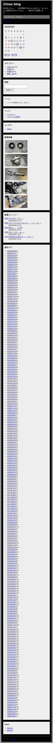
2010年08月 (11, 689)
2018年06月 (11, 474)
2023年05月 (11, 340)
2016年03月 (11, 536)
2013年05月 (11, 614)
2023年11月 (11, 326)
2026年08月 (11, 251)
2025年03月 (11, 290)
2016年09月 (11, 522)
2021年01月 (11, 404)
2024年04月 (11, 315)
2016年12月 (11, 515)
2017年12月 (11, 488)
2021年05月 (11, 395)
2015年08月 (11, 552)
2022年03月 (11, 372)
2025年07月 (11, 281)
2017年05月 (11, 504)
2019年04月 (11, 452)
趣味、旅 (10, 74)
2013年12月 (11, 597)
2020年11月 (11, 408)
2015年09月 (11, 550)
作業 (8, 69)
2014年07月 (11, 582)
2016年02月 (11, 538)
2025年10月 (11, 274)
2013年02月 (11, 620)
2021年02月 (11, 402)
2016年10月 (11, 520)
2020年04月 (11, 424)
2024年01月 (11, 322)
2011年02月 (11, 675)
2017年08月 (11, 497)
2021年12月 (11, 379)
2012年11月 (11, 627)
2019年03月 (11, 454)
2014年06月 (11, 584)
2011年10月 (11, 657)
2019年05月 (11, 449)
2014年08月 (11, 579)
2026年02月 (11, 265)
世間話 (9, 71)
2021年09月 (11, 385)
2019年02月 (11, 456)
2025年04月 (11, 287)
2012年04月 (11, 643)
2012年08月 (11, 634)
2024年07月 (11, 308)
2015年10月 (11, 547)
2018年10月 (11, 465)
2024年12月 (11, 297)
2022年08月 (11, 360)
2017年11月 (11, 490)
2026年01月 (11, 267)
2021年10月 (11, 383)
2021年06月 (11, 392)
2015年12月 (11, 543)
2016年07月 (11, 527)
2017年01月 (11, 513)
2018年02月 (11, 484)
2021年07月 (11, 390)
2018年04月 (11, 479)
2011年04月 (11, 670)
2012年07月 (11, 636)
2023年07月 (11, 335)
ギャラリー (11, 114)
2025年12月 (11, 269)
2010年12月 (11, 680)
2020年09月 (11, 413)
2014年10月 (11, 575)
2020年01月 (11, 431)
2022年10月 (11, 356)
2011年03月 (11, 673)
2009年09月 (11, 714)
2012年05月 (11, 641)
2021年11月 (11, 381)
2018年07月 (11, 472)
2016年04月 (11, 534)
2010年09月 (11, 686)
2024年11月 (11, 299)
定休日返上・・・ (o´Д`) (14, 228)
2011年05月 (11, 668)
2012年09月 (11, 632)
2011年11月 (11, 655)
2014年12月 (11, 570)
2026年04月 (11, 260)
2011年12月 (11, 652)
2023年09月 (11, 331)
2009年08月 (11, 716)
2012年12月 (11, 625)
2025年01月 (11, 294)
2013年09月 (11, 604)
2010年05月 (11, 696)
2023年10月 (11, 329)
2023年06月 (11, 338)
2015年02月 (11, 566)
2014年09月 (11, 577)
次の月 (14, 55)
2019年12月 (11, 433)
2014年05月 (11, 586)
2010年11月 (11, 682)
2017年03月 (11, 509)
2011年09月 (11, 659)
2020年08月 (11, 415)
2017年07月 (11, 499)
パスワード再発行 (13, 117)
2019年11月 (11, 436)
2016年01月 (11, 541)
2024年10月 (11, 301)
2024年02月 (11, 319)
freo (13, 739)
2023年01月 (11, 349)
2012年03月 (11, 645)
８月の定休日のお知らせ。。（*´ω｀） (19, 237)
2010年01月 (11, 705)
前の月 (7, 55)
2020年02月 (11, 429)
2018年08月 (11, 470)
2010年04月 (11, 698)
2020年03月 (11, 426)
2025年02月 (11, 292)
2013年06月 (11, 611)
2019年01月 (11, 458)
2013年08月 (11, 607)
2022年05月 (11, 367)
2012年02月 (11, 648)
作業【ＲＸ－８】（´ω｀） (15, 232)
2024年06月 (11, 310)
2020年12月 (11, 406)
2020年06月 (11, 420)
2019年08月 (11, 443)
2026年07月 (11, 253)
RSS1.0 (10, 728)
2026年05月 (11, 258)
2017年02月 (11, 511)
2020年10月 (11, 411)
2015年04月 (11, 561)
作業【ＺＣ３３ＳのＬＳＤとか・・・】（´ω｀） (23, 223)
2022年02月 (11, 374)
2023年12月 (11, 324)
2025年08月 (11, 278)
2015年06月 (11, 556)
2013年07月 (11, 609)
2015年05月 (11, 559)
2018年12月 (11, 461)
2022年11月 (11, 354)
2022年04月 (11, 370)
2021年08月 (11, 388)
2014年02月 (11, 593)
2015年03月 (11, 563)
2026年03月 (11, 262)
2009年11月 (11, 709)
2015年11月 (11, 545)
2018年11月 (11, 463)
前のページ (7, 21)
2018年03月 (11, 481)
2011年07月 (11, 664)
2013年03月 (11, 618)
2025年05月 (11, 285)
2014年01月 (11, 595)
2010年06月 (11, 693)
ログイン (19, 17)
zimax (9, 129)
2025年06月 (11, 283)
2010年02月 (11, 702)
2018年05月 (11, 477)
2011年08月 (11, 661)
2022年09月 (11, 358)
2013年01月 (11, 623)
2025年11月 (11, 271)
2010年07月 (11, 691)
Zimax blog (12, 4)
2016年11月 (11, 518)
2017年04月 (11, 506)
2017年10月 (11, 493)
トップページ (10, 17)
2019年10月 (11, 438)
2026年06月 (11, 256)
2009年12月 (11, 707)
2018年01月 (11, 486)
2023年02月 (11, 347)
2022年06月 (11, 365)
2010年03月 (11, 700)
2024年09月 (11, 303)
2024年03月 (11, 317)
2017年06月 (11, 502)
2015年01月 (11, 568)
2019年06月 (11, 447)
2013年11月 (11, 600)
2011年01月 (11, 677)
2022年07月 (11, 363)
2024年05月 (11, 312)
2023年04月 (11, 342)
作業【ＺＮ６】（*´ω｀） (14, 218)
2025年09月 (11, 276)
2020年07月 (11, 417)
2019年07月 (11, 445)
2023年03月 (11, 344)
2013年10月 (11, 602)
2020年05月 (11, 422)
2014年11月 (11, 572)
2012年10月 (11, 629)
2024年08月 (11, 306)
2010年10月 (11, 684)
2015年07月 (11, 554)
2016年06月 (11, 529)
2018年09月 (11, 468)
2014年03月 (11, 591)
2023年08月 (11, 333)
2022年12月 (11, 351)
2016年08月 (11, 525)
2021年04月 (11, 397)
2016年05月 (11, 531)
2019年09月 (11, 440)
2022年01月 (11, 376)
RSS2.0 (10, 730)
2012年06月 (11, 639)
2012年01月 (11, 650)
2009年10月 (11, 712)
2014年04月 (11, 588)
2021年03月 (11, 399)
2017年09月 (11, 495)
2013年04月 (11, 616)
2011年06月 (11, 666)
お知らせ (10, 67)
